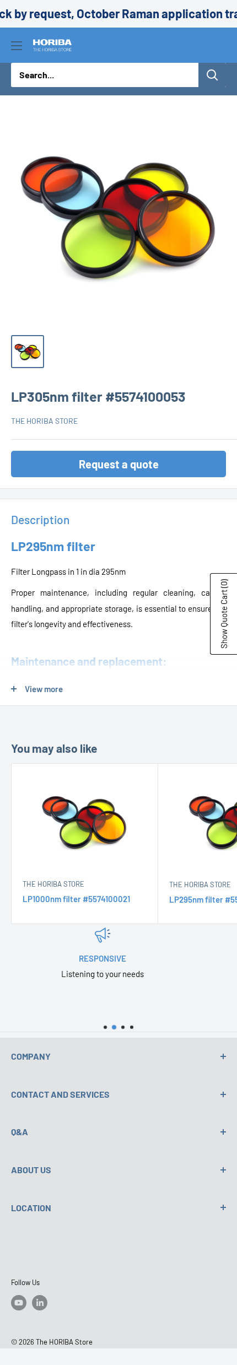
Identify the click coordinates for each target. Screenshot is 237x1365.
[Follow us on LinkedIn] (39, 1302)
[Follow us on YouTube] (18, 1302)
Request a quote (119, 464)
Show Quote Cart (224, 614)
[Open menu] (16, 45)
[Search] (212, 75)
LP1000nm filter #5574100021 (76, 899)
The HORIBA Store (44, 420)
